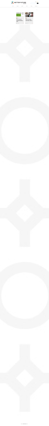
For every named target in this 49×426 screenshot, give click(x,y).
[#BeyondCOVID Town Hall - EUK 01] (29, 14)
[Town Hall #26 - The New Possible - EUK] (20, 14)
